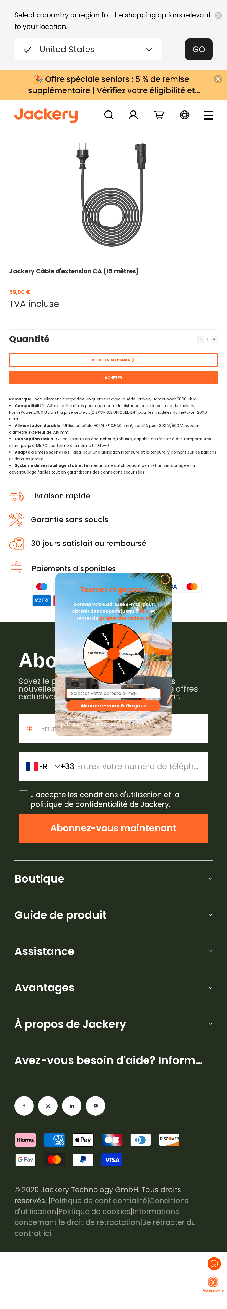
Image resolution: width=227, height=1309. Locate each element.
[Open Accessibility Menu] (213, 1281)
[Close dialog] (165, 579)
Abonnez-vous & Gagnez (113, 705)
